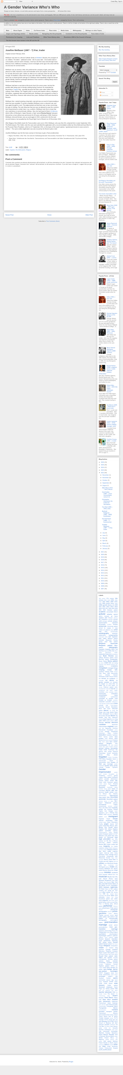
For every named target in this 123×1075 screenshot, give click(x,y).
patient (101, 906)
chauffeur (101, 671)
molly (116, 867)
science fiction (104, 961)
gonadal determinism (111, 779)
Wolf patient (107, 1041)
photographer (103, 911)
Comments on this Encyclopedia (76, 33)
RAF (100, 942)
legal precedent (105, 839)
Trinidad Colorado (104, 1018)
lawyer (101, 837)
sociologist (102, 976)
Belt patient (113, 641)
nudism (116, 889)
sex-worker (103, 971)
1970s (116, 601)
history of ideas (108, 801)
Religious (28, 150)
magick (101, 853)
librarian (101, 844)
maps (106, 854)
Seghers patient (104, 966)
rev (106, 947)
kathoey (115, 830)
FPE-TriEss (102, 759)
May (103, 538)
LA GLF (115, 834)
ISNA (116, 820)
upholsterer (112, 1024)
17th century (110, 598)
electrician (115, 724)
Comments (104, 95)
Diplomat (112, 714)
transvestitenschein (104, 1015)
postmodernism (103, 927)
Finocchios (102, 753)
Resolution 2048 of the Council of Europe (77, 37)
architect (109, 624)
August (104, 485)
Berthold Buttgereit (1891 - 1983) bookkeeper (107, 513)
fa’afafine (109, 735)
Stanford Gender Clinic (110, 981)
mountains (101, 872)
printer (108, 932)
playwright (106, 915)
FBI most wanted (113, 745)
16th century (102, 598)
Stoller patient (112, 985)
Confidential (102, 697)
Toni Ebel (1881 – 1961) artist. (107, 507)
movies (107, 872)
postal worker (113, 925)
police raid (106, 917)
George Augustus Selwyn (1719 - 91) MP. (112, 314)
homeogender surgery (108, 804)
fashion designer (105, 743)
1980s (100, 603)
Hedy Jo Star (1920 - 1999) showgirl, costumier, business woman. (112, 148)
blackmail (107, 650)
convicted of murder (106, 698)
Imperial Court (104, 819)
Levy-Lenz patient (105, 842)
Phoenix (101, 909)
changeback (103, 668)
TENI (113, 992)
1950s (100, 601)
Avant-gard (101, 636)
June (104, 535)
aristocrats (102, 626)
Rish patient (111, 952)
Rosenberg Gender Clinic (105, 954)
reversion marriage (105, 949)
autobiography (104, 633)
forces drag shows (108, 755)
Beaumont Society (112, 640)
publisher (115, 935)
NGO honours (104, 887)
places (116, 913)
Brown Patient (103, 661)
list (105, 844)
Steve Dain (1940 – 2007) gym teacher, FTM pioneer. (112, 207)
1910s (108, 600)
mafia (109, 851)
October (105, 480)
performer (107, 906)
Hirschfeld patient (20, 150)
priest (104, 932)
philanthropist (106, 908)
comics (116, 692)
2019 (102, 557)
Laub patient (107, 835)
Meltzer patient (108, 859)
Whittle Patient (103, 1038)
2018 (102, 559)
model (112, 867)
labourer (101, 835)
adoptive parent (112, 614)
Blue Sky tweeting (104, 50)
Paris (116, 902)
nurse (109, 890)
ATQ (106, 631)
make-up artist (108, 853)
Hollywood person (111, 803)
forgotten (12, 150)
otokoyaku (102, 897)
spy (112, 980)
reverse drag (113, 947)
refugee (101, 945)
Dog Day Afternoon (111, 717)
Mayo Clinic (114, 857)
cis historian (114, 682)
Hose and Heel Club (105, 807)
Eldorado (101, 722)
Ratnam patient (107, 944)
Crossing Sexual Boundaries (108, 707)
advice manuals (104, 616)
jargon (106, 824)
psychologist (102, 935)
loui (112, 846)
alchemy (116, 617)
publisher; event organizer (106, 937)
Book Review (108, 656)
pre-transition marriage (108, 928)
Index (28, 30)
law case (115, 835)
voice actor (115, 1029)
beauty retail (103, 641)
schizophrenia (102, 959)
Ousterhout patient (104, 899)
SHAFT (101, 973)
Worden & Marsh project (110, 1043)
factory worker (108, 737)
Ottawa (108, 897)
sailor (116, 956)
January (105, 548)
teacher (101, 992)
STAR (100, 983)
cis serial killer (110, 684)
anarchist (110, 619)
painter (101, 902)
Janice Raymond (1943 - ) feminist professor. (112, 224)
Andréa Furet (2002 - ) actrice (111, 256)
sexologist (114, 971)
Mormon (105, 870)
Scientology (102, 962)
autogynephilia (113, 635)
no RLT (110, 889)
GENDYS (109, 775)
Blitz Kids (112, 651)
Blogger (71, 1061)
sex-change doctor (110, 969)
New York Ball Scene (105, 883)
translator (102, 1011)
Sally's (101, 957)
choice (100, 675)
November (105, 477)
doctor (113, 716)
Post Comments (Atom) (52, 221)
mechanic (101, 859)
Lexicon (115, 842)
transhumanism (102, 1009)
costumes (115, 700)
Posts (103, 92)
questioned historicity (111, 940)
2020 (102, 554)
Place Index (57, 20)
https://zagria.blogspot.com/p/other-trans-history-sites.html (108, 59)
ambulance (104, 619)
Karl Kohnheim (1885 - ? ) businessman (107, 520)
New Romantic (107, 882)
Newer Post (9, 215)
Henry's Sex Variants (110, 793)
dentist (112, 712)
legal (116, 837)
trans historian (113, 1003)
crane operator (102, 703)
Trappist (16, 89)
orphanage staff (102, 895)
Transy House (103, 1016)
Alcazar (110, 618)
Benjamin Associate (108, 643)
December (105, 475)
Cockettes (101, 692)
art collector (106, 630)
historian (101, 801)
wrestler (111, 1044)
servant (112, 967)
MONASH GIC (108, 868)
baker (106, 636)
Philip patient (114, 908)
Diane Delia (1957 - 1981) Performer (111, 331)
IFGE (105, 814)
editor (116, 720)
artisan (112, 629)
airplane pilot (103, 618)
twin (114, 1019)
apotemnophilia (103, 622)
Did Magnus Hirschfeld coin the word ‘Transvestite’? (107, 181)
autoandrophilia (114, 631)
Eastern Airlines (110, 720)
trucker (111, 1018)
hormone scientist (113, 806)
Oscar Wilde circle (112, 895)
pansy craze (106, 902)
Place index (53, 30)
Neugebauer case (110, 880)
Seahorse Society (111, 964)
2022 (102, 472)
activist (102, 614)
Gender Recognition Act (110, 774)
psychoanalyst (114, 934)
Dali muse (106, 708)
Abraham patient (112, 610)
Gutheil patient (103, 783)
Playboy (101, 915)
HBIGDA (108, 790)
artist (116, 630)
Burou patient (113, 661)
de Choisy (112, 710)
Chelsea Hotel (109, 671)
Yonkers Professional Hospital (108, 1048)
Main (7, 30)
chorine (107, 675)
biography (108, 649)
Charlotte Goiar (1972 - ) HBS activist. (111, 107)
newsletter (108, 885)
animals (110, 621)
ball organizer (113, 637)
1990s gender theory (105, 605)
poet (116, 915)
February (105, 546)
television (108, 992)
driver (113, 719)
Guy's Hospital (113, 784)
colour (106, 692)
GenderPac (102, 775)
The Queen (111, 994)
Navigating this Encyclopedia (52, 33)
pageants (105, 900)
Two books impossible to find (107, 194)
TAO (116, 988)
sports (115, 978)
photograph (114, 909)
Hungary (110, 811)
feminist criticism (104, 748)
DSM (104, 720)
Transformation (102, 1006)
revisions (115, 949)
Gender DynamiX (112, 767)
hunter (116, 811)
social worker (114, 974)
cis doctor (109, 680)
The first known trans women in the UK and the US (22, 40)
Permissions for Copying (14, 37)
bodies (116, 652)
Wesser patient (110, 1036)
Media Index (65, 30)
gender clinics (109, 765)
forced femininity (112, 753)
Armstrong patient (112, 626)
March (104, 543)
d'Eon (100, 708)
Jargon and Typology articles (15, 33)
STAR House (108, 983)
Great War (114, 780)
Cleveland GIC (102, 688)
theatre (115, 996)
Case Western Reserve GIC (111, 664)
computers (114, 693)
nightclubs (114, 887)
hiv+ (116, 801)
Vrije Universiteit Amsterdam (108, 1031)
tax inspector (106, 990)
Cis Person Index (39, 30)
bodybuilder (102, 654)
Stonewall (102, 987)
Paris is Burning (104, 904)
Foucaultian (115, 757)
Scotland (109, 962)
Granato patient (104, 780)
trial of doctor (113, 1016)
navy (116, 878)
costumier (102, 701)
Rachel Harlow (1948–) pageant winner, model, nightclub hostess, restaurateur (108, 370)
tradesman (115, 1001)
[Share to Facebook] (25, 147)
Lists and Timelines (32, 37)
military (101, 863)
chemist (116, 671)
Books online (33, 33)
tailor (104, 988)
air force (114, 616)
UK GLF (115, 1023)
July (103, 533)
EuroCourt (114, 731)
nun (106, 890)
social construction (104, 974)
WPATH (106, 1044)
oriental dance (114, 894)
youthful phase (107, 1049)
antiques (115, 621)
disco (116, 714)
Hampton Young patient (105, 788)
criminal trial (103, 705)
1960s (108, 601)
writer (116, 1045)
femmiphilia (114, 748)
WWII (104, 1046)
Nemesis (101, 880)
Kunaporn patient (108, 834)
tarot (100, 990)
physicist (110, 911)
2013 (102, 573)
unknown (101, 1024)
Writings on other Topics (94, 30)
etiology (107, 731)
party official (114, 904)
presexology (108, 931)
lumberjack (115, 848)
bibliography (113, 647)
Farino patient (105, 741)
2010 (102, 581)
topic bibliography (104, 1001)
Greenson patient (112, 782)
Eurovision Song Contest (108, 733)
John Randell (108, 827)
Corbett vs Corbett (105, 700)
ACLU (116, 612)
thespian (101, 997)
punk (116, 937)
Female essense (113, 746)
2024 (102, 467)
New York (114, 882)
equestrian (108, 728)
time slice (107, 999)
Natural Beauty (108, 878)
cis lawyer (102, 684)
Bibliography (77, 30)
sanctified (115, 957)
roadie (116, 952)
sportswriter (102, 980)
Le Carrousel (108, 837)
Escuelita (101, 731)
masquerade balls (112, 856)
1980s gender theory (108, 603)
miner (106, 863)
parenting (112, 902)
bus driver (101, 663)
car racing (115, 663)
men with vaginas (108, 861)
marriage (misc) (113, 854)
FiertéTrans (111, 750)
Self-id (112, 966)
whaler (116, 1036)
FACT (100, 737)
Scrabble (101, 964)
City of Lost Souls (109, 685)
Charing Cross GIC (108, 670)
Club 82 (113, 688)
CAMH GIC (107, 663)
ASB (100, 631)
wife (117, 1037)
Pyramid (101, 939)
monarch (101, 868)
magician (115, 851)
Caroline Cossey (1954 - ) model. (112, 440)
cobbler (116, 690)
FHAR (105, 750)
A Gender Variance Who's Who (32, 7)
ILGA (105, 816)
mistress (107, 867)
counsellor (108, 701)
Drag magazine (107, 719)
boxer (116, 657)
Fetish (101, 750)
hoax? (101, 803)
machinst (101, 849)
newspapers (114, 885)
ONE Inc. (106, 894)
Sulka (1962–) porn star (111, 165)
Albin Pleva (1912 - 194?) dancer (107, 488)
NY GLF (115, 890)
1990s (116, 603)
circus (103, 678)
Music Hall (115, 874)
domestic (101, 719)
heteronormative (102, 795)
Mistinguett (102, 867)
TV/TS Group (108, 1019)
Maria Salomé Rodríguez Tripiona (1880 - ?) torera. (111, 350)
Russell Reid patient (106, 956)
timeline (115, 999)
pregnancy (102, 931)
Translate (113, 72)
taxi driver (115, 990)
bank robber (102, 638)
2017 (102, 562)
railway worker (107, 942)
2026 (102, 462)
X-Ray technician (112, 1046)
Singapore (107, 973)
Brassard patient (104, 659)
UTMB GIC (107, 1028)
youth (100, 1049)
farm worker (114, 741)
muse (100, 874)
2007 (102, 588)
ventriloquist (107, 1029)
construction (114, 697)
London (108, 844)
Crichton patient (109, 703)
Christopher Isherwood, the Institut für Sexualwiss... (107, 502)
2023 (102, 470)
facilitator (115, 735)
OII (112, 892)
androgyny (104, 621)
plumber (112, 915)
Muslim (110, 877)
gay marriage (108, 764)
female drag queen (103, 746)
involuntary (109, 820)
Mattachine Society (104, 858)
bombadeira (115, 654)
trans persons (102, 1004)
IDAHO (101, 814)
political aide (114, 917)
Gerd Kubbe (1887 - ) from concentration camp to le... (107, 494)
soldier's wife (113, 976)
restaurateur (114, 945)
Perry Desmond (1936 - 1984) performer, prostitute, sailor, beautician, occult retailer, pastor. (108, 127)
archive (115, 624)
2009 (102, 583)
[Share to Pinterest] (27, 147)
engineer (111, 726)
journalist (108, 830)
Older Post (89, 215)
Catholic (101, 666)
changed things (113, 668)
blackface (101, 651)
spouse (108, 980)
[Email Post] (16, 147)
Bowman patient (108, 657)
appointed (115, 622)
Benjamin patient (105, 645)
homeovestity (102, 806)
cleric (116, 687)
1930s (112, 600)
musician (103, 876)
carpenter (101, 664)
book (100, 656)
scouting (115, 962)
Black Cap (114, 649)
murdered (115, 872)
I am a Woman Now (111, 812)
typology (104, 1021)
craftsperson (115, 701)
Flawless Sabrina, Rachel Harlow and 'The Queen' (112, 241)
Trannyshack (102, 1003)
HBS (112, 790)
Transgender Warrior (108, 1008)
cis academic (111, 678)
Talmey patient (110, 988)
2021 (102, 552)
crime (116, 703)
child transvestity (112, 673)
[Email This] (20, 147)
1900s (105, 600)
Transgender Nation (112, 1006)
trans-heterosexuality (112, 1004)
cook (116, 698)
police (100, 917)
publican (109, 935)
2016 (102, 565)
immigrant (113, 816)
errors (116, 730)
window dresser (110, 1039)
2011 (102, 578)
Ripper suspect (103, 952)
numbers (101, 890)
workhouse (101, 1044)
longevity (106, 846)
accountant (110, 612)
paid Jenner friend (113, 900)
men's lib (115, 861)
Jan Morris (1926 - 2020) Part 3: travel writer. (112, 406)
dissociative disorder (104, 715)
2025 (102, 465)
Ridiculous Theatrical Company (108, 951)
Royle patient (114, 954)
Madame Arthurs (112, 849)
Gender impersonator (105, 770)
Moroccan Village (113, 870)
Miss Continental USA (111, 865)
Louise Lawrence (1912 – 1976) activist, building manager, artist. (112, 424)
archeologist (102, 624)
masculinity (102, 856)
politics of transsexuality (108, 918)
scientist (115, 961)
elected (107, 722)
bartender (101, 640)
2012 (102, 575)
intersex (101, 820)
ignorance (109, 814)
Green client (102, 782)
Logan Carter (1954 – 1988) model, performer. (112, 280)
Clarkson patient (108, 687)
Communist (102, 693)
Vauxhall (101, 1029)
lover (110, 848)
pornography (103, 920)
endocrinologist (103, 726)
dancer (106, 710)
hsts (106, 811)
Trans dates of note (97, 33)
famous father (113, 738)
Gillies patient (107, 777)
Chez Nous (102, 673)
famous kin (102, 740)
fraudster (109, 759)
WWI (100, 1046)
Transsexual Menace (108, 1013)
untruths (106, 1024)
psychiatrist (102, 934)
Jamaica (101, 822)
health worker (109, 792)
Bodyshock (109, 654)
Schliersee (54, 111)
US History (107, 1026)
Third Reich (108, 997)
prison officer (114, 932)
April (104, 540)
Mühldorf (39, 57)
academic (102, 612)
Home (49, 215)
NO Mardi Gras (103, 889)
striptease (109, 987)
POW (111, 927)
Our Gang (114, 897)
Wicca (112, 1038)
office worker (106, 892)
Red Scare (115, 944)
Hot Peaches (108, 809)
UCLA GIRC (110, 1021)
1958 (103, 601)
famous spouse (109, 740)
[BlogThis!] (22, 147)
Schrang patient (113, 959)
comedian (111, 692)
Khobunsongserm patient (105, 832)
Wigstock (101, 1039)
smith (116, 973)
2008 (102, 586)
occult (100, 892)
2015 (102, 567)
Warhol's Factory (104, 1033)
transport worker (112, 1011)
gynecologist (102, 785)
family (106, 738)
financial (115, 751)
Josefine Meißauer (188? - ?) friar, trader (107, 527)
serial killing (106, 967)
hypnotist (101, 812)
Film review (108, 751)
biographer (102, 649)
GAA (108, 762)
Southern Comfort (105, 978)
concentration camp (108, 695)
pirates (110, 913)
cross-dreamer (114, 705)
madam (105, 849)
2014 (102, 570)
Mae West (102, 851)
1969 (111, 601)
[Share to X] (23, 147)
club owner (109, 690)
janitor (104, 822)
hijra (108, 797)
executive (102, 735)
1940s (116, 600)
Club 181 (108, 688)
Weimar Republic (108, 1034)
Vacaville (115, 1028)
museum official (107, 874)
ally (100, 619)
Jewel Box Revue (108, 825)
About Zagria (17, 30)
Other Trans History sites (51, 37)
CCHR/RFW (114, 666)
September (106, 483)
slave (112, 973)
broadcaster (114, 659)
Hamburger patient (112, 787)
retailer (101, 948)
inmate (115, 819)
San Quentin (108, 957)
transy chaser (114, 1015)
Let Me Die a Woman (111, 841)
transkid (115, 1010)
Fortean (110, 757)
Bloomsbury (108, 652)
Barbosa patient (113, 638)
